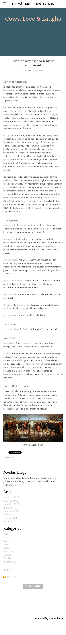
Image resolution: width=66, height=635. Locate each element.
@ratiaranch (9, 315)
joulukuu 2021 (10, 507)
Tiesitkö (7, 555)
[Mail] (11, 570)
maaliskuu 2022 (11, 497)
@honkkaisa (9, 239)
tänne (13, 485)
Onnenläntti (9, 551)
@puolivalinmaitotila (13, 280)
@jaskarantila (22, 305)
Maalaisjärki (9, 343)
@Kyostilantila (10, 260)
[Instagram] (8, 570)
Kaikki (6, 534)
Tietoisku (7, 558)
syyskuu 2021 (10, 518)
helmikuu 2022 (10, 501)
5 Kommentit (38, 71)
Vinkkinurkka (9, 562)
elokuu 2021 (9, 521)
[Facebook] (5, 570)
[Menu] (4, 4)
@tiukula (7, 225)
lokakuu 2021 (9, 514)
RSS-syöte (12, 577)
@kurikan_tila (9, 294)
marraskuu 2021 (11, 511)
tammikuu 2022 (11, 504)
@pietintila (8, 305)
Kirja (5, 541)
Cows (6, 537)
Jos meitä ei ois (10, 329)
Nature (6, 548)
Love (5, 544)
